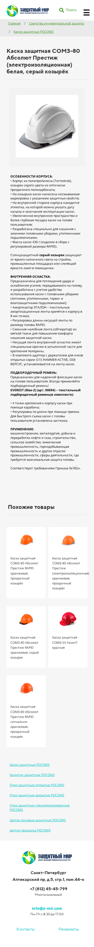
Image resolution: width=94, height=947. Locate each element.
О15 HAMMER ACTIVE (52, 359)
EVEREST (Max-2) (23, 390)
